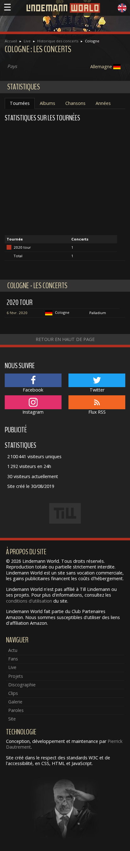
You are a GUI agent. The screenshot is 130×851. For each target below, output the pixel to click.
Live (27, 41)
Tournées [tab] (20, 103)
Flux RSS (97, 412)
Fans (13, 659)
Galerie (15, 702)
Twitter (97, 390)
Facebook (33, 390)
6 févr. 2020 (17, 312)
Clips (13, 693)
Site (12, 719)
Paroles (16, 710)
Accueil (11, 41)
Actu (12, 650)
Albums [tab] (47, 103)
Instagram (33, 412)
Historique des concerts (57, 41)
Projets (15, 676)
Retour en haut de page (65, 339)
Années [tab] (103, 103)
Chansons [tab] (75, 103)
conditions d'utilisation (29, 601)
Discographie (22, 685)
